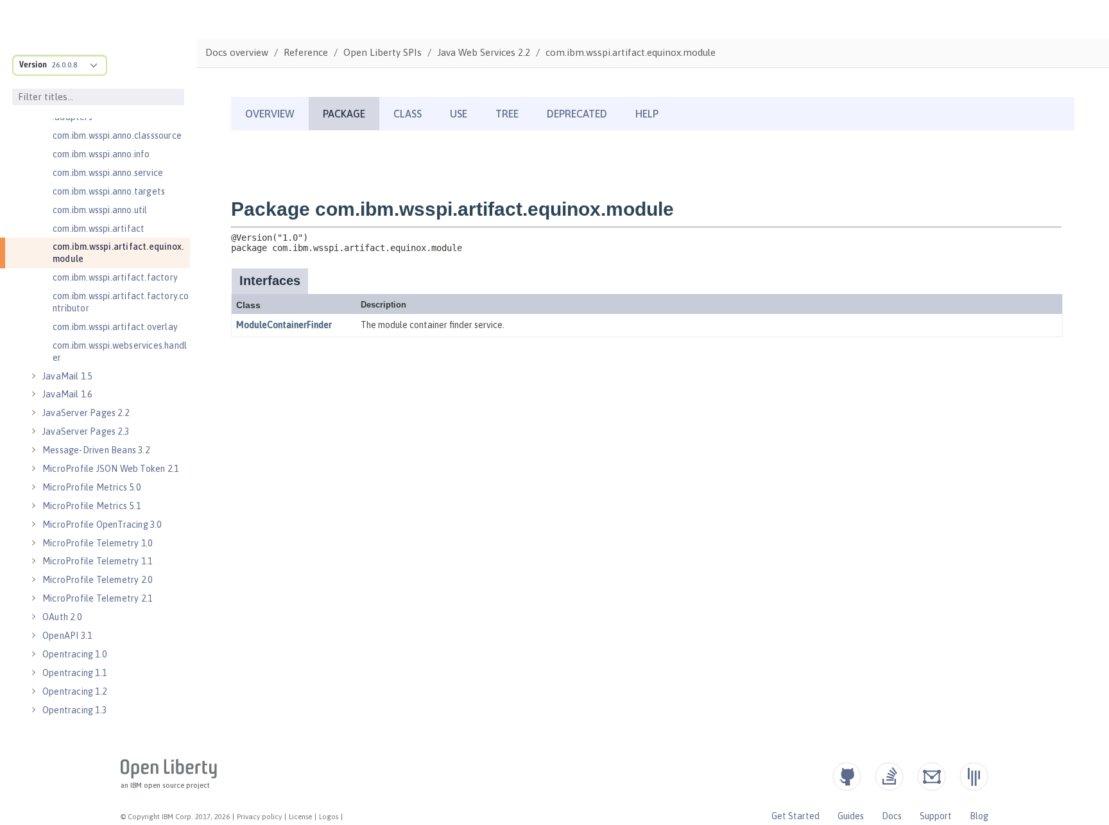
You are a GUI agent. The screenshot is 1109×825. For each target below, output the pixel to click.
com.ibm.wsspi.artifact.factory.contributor (121, 302)
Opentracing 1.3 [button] (74, 710)
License (300, 817)
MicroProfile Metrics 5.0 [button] (91, 487)
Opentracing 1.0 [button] (74, 654)
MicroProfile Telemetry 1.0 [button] (97, 543)
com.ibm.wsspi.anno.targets (109, 191)
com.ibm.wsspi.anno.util (100, 210)
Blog (979, 816)
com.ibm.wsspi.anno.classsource (117, 135)
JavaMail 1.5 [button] (67, 376)
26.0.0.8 (64, 65)
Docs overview (236, 52)
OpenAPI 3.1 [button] (67, 635)
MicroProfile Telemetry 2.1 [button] (97, 598)
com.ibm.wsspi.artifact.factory (115, 277)
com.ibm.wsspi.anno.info (101, 154)
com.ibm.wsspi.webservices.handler (120, 351)
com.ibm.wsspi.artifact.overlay (115, 327)
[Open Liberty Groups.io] (931, 776)
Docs (892, 816)
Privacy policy (259, 817)
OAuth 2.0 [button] (62, 617)
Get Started (795, 816)
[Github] (846, 776)
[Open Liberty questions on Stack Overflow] (889, 776)
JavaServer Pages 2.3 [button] (85, 431)
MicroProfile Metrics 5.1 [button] (91, 506)
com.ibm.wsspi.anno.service (108, 173)
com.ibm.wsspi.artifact (98, 228)
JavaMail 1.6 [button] (67, 394)
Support (936, 816)
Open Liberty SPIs (382, 52)
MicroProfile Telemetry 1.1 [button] (97, 561)
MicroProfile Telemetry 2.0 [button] (97, 580)
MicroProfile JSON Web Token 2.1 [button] (110, 469)
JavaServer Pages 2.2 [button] (85, 413)
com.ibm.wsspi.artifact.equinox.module (118, 252)
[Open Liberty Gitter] (973, 776)
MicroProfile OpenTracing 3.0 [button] (102, 524)
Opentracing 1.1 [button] (74, 673)
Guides (851, 816)
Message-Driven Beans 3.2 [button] (96, 450)
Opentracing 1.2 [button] (74, 691)
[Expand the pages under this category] (33, 376)
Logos (328, 817)
